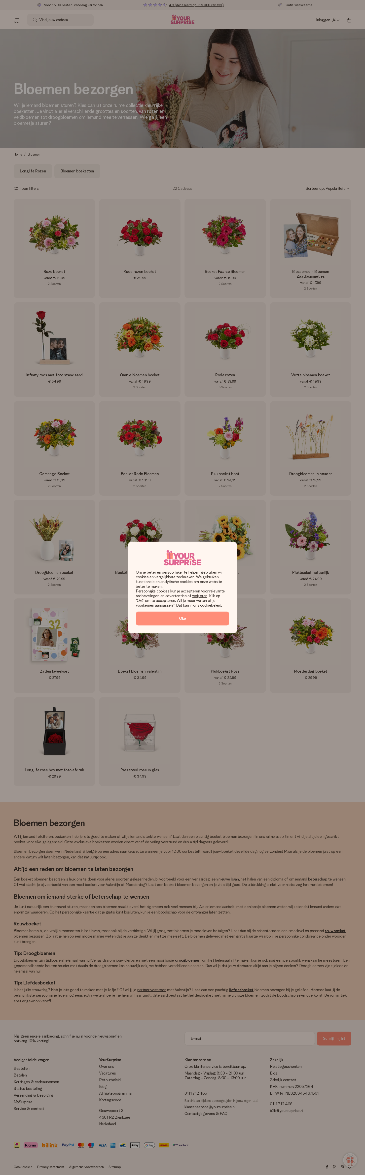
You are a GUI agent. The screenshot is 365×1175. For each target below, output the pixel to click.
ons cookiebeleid (207, 605)
